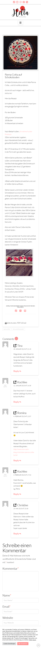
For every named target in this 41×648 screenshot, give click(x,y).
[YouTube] (17, 2)
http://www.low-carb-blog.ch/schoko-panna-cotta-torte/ (23, 452)
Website (7, 617)
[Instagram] (21, 2)
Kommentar (10, 568)
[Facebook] (14, 2)
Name (6, 595)
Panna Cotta (7, 329)
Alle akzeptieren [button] (22, 643)
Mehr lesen (32, 640)
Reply (16, 371)
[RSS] (27, 2)
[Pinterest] (24, 2)
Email (6, 606)
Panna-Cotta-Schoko (18, 329)
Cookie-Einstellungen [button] (9, 643)
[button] (20, 22)
